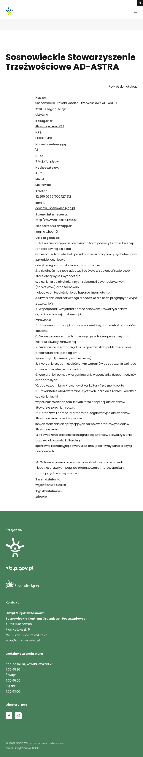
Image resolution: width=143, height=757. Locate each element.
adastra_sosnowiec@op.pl (55, 208)
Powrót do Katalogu (123, 86)
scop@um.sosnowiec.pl (23, 640)
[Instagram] (18, 715)
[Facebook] (9, 715)
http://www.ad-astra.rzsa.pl (56, 220)
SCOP (35, 748)
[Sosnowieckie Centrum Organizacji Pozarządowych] (9, 11)
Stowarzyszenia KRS (49, 126)
